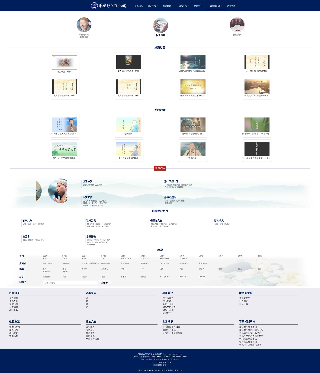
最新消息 (139, 6)
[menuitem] (138, 5)
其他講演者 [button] (164, 226)
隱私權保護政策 (160, 365)
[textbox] (70, 283)
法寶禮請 (231, 6)
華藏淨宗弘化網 (109, 5)
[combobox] (76, 283)
